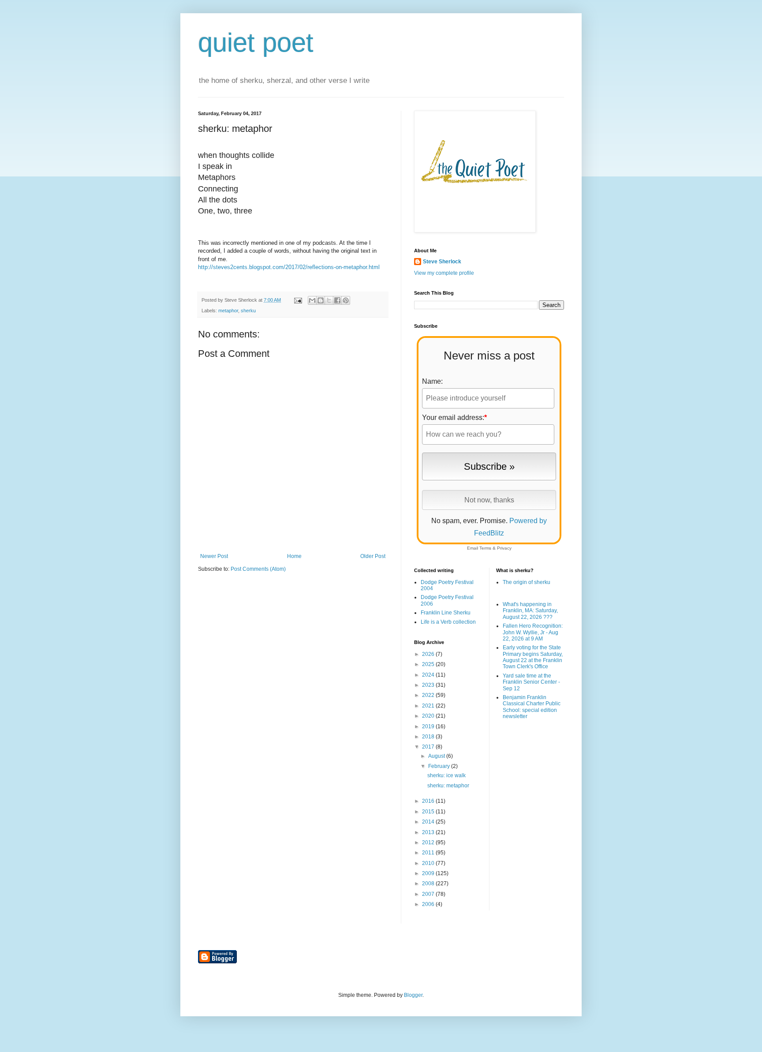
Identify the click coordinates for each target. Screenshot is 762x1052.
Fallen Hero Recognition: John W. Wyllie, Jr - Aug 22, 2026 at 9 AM (533, 632)
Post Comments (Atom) (258, 569)
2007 (429, 894)
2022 (429, 695)
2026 (429, 654)
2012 (429, 842)
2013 (429, 832)
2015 (429, 812)
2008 (429, 883)
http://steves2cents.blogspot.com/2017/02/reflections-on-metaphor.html (289, 267)
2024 (429, 675)
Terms (485, 548)
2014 (429, 822)
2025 (429, 664)
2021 (429, 706)
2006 (429, 904)
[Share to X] (329, 300)
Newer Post (214, 556)
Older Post (372, 556)
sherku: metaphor (448, 785)
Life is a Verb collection (448, 622)
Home (294, 556)
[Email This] (312, 300)
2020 (429, 716)
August (437, 756)
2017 (429, 747)
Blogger (413, 995)
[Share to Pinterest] (345, 300)
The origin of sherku (526, 582)
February (439, 766)
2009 (429, 873)
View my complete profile (444, 273)
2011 (429, 853)
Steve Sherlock (442, 261)
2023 (429, 685)
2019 (429, 726)
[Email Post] (297, 300)
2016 (429, 801)
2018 (429, 737)
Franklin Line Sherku (446, 613)
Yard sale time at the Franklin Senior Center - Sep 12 (531, 682)
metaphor (228, 310)
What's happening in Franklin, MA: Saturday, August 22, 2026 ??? (530, 610)
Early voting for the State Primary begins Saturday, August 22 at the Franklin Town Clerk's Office (533, 657)
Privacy (504, 548)
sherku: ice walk (446, 775)
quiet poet (256, 42)
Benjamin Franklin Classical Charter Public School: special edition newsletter (531, 706)
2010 (429, 863)
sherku (248, 310)
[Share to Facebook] (337, 300)
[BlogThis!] (320, 300)
